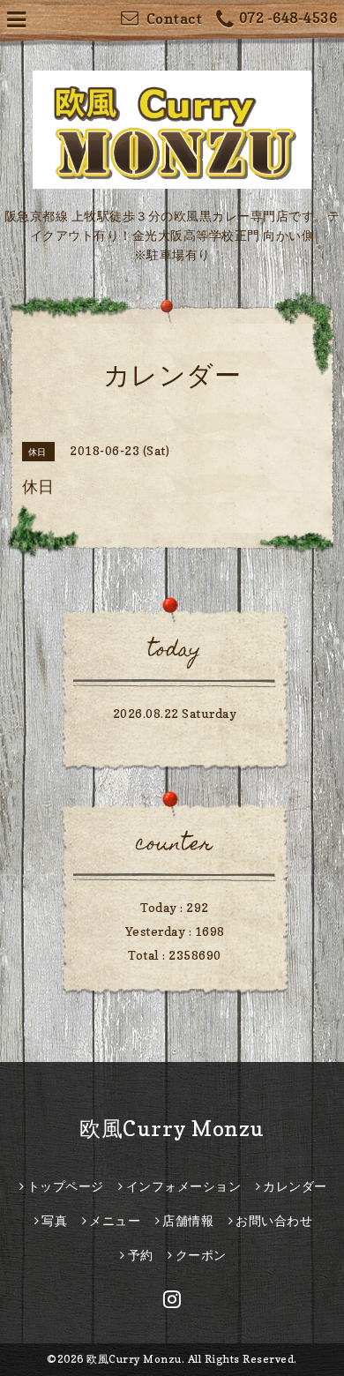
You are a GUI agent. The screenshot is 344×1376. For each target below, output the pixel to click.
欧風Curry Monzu (172, 1128)
